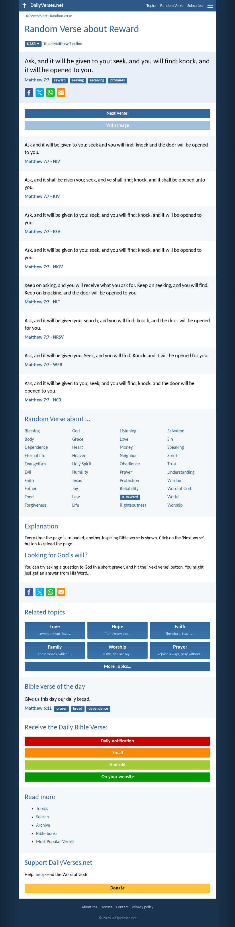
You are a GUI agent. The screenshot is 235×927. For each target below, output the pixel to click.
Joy (75, 489)
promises (117, 80)
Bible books (46, 834)
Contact (122, 907)
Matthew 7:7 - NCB (43, 400)
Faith (29, 481)
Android (117, 765)
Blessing (32, 431)
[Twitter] (41, 94)
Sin (170, 439)
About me (89, 907)
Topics (151, 6)
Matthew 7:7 (37, 80)
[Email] (62, 94)
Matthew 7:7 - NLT (42, 302)
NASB (31, 44)
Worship (175, 505)
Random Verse (171, 6)
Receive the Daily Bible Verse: (66, 727)
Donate (117, 888)
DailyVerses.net (36, 16)
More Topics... (117, 666)
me (37, 875)
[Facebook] (30, 94)
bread (77, 709)
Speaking (175, 447)
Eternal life (35, 456)
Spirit (172, 456)
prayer (61, 709)
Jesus (77, 481)
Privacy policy (142, 907)
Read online (63, 44)
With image (117, 125)
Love (124, 439)
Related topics (45, 612)
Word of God (179, 489)
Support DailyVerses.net (58, 863)
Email (117, 753)
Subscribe (195, 6)
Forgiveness (35, 505)
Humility (80, 472)
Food (29, 497)
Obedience (130, 464)
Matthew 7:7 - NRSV (44, 337)
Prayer (126, 472)
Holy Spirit (81, 464)
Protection (129, 481)
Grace (77, 439)
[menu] (210, 8)
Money (126, 447)
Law (76, 497)
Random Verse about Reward (82, 30)
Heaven (79, 456)
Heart (77, 447)
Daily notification (117, 741)
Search (42, 817)
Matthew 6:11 (38, 708)
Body (29, 439)
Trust (172, 464)
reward (60, 80)
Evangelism (35, 464)
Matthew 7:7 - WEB (43, 365)
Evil (28, 472)
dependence (98, 709)
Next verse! (118, 113)
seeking (78, 80)
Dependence (36, 447)
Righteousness (133, 505)
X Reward (130, 497)
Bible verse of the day (55, 687)
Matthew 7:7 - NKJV (44, 267)
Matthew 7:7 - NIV (42, 161)
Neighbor (128, 456)
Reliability (129, 489)
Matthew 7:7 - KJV (42, 196)
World (173, 497)
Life (75, 505)
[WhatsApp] (51, 92)
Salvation (175, 431)
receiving (97, 80)
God (76, 431)
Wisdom (175, 481)
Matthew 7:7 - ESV (42, 232)
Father (31, 489)
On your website (117, 777)
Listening (128, 431)
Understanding (181, 472)
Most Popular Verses (55, 842)
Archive (43, 825)
